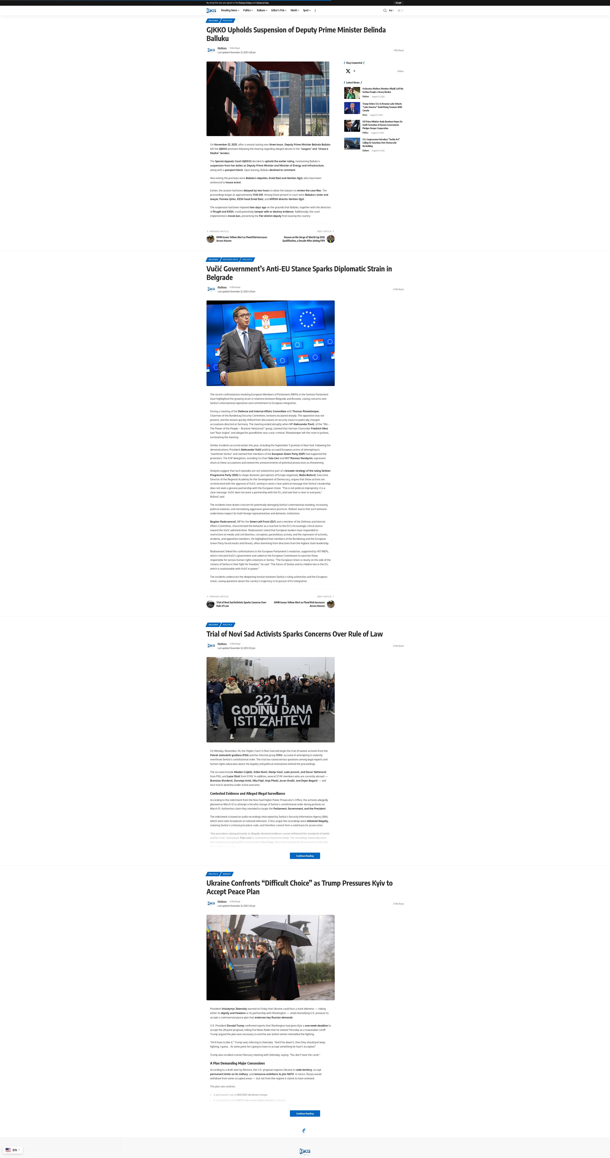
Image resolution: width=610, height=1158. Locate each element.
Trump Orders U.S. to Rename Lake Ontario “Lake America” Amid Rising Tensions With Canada (382, 107)
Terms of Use (262, 2)
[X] (373, 71)
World (227, 874)
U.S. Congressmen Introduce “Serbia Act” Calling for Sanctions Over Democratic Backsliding (381, 142)
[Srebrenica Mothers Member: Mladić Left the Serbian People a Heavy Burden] (352, 93)
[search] (385, 10)
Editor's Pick (230, 259)
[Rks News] (211, 10)
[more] (315, 10)
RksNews (222, 48)
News (365, 115)
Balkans (213, 20)
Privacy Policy (245, 2)
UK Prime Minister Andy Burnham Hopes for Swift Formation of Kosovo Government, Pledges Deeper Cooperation (383, 125)
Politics (227, 20)
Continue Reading (305, 855)
